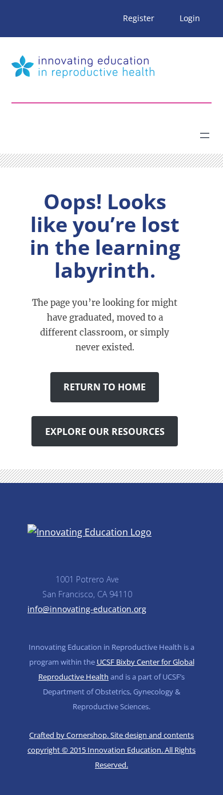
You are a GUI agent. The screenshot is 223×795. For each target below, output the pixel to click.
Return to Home (104, 387)
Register (138, 18)
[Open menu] (205, 135)
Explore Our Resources (105, 431)
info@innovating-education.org (86, 609)
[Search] (112, 130)
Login (190, 18)
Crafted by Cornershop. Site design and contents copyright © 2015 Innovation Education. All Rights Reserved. (111, 750)
